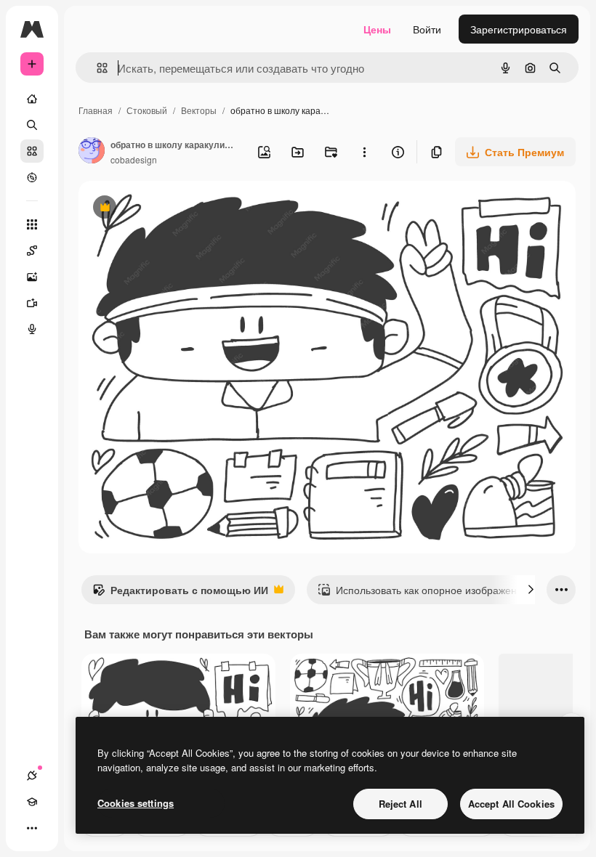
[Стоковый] (32, 151)
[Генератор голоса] (32, 329)
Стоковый (146, 110)
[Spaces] (32, 250)
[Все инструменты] (32, 224)
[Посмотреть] (32, 177)
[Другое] (32, 828)
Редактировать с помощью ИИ (180, 593)
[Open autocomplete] (96, 67)
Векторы (199, 110)
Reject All (400, 804)
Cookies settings (135, 803)
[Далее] (531, 589)
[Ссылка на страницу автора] (91, 151)
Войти (427, 29)
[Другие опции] (364, 151)
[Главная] (32, 98)
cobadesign (133, 159)
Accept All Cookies (511, 804)
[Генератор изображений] (32, 276)
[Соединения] (32, 775)
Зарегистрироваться (518, 29)
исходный (176, 208)
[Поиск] (32, 125)
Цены (377, 29)
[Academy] (32, 801)
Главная (95, 110)
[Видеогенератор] (32, 302)
